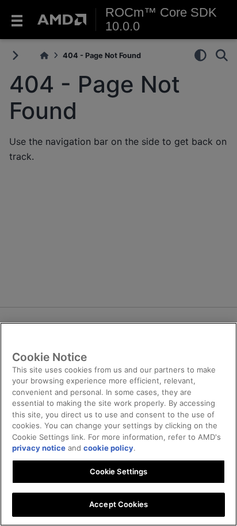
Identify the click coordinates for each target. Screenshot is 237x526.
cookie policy (108, 447)
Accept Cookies (118, 504)
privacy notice (39, 447)
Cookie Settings (119, 471)
